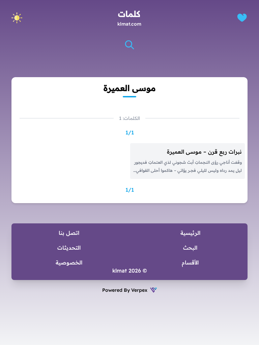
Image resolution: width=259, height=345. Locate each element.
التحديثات (69, 247)
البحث (190, 247)
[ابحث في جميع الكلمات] (129, 44)
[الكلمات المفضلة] (242, 18)
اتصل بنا (69, 232)
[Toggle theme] (16, 17)
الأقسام (190, 262)
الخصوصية (69, 262)
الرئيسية (190, 232)
